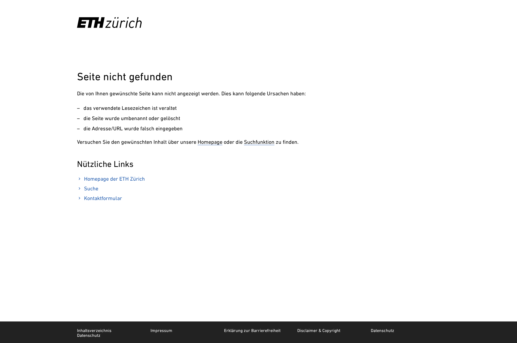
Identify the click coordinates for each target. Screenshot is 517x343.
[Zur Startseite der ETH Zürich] (109, 22)
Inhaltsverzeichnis (94, 330)
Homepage (210, 142)
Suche (91, 188)
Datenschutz (382, 330)
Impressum (161, 330)
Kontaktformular (103, 198)
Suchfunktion (259, 142)
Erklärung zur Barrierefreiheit (252, 330)
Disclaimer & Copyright (318, 330)
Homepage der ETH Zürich (114, 179)
